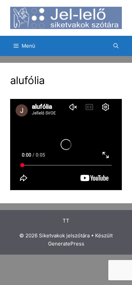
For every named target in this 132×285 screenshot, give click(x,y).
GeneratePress (66, 243)
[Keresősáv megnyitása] (116, 46)
